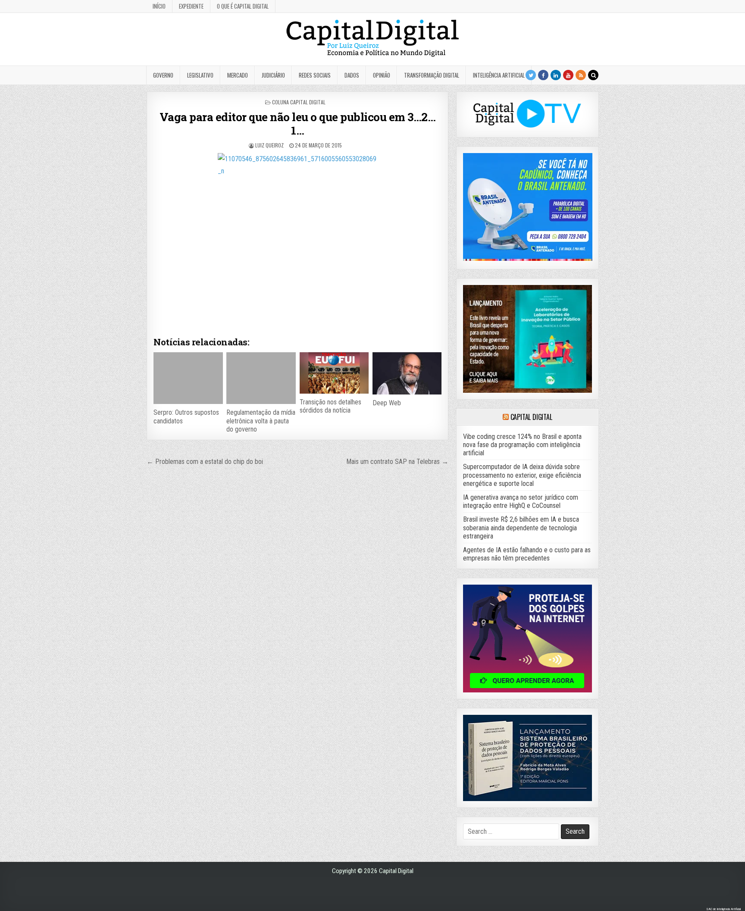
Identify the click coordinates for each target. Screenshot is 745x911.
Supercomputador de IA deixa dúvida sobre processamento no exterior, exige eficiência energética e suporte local (522, 475)
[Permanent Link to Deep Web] (406, 373)
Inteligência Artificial (499, 75)
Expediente (191, 6)
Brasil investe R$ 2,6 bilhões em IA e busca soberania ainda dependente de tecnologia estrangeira (521, 527)
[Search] (593, 75)
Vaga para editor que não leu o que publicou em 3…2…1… (298, 124)
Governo (163, 75)
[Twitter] (531, 75)
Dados (351, 75)
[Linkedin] (556, 75)
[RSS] (581, 75)
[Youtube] (568, 75)
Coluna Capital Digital (299, 102)
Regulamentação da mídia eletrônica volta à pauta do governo (260, 420)
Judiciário (273, 75)
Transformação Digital (431, 75)
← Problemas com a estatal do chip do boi (205, 461)
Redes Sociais (315, 75)
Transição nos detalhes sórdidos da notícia (330, 406)
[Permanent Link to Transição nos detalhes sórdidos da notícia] (334, 372)
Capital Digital (531, 417)
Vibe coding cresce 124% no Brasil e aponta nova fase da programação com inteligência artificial (522, 444)
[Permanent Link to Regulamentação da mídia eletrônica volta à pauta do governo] (260, 378)
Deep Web (386, 403)
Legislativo (200, 75)
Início (159, 6)
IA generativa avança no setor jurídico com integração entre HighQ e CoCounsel (520, 501)
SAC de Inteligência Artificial (723, 909)
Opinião (381, 75)
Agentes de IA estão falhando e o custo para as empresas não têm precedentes (527, 554)
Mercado (237, 75)
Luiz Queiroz (269, 145)
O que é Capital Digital (243, 6)
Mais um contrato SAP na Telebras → (397, 461)
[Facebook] (543, 75)
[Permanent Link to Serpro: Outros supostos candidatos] (187, 378)
